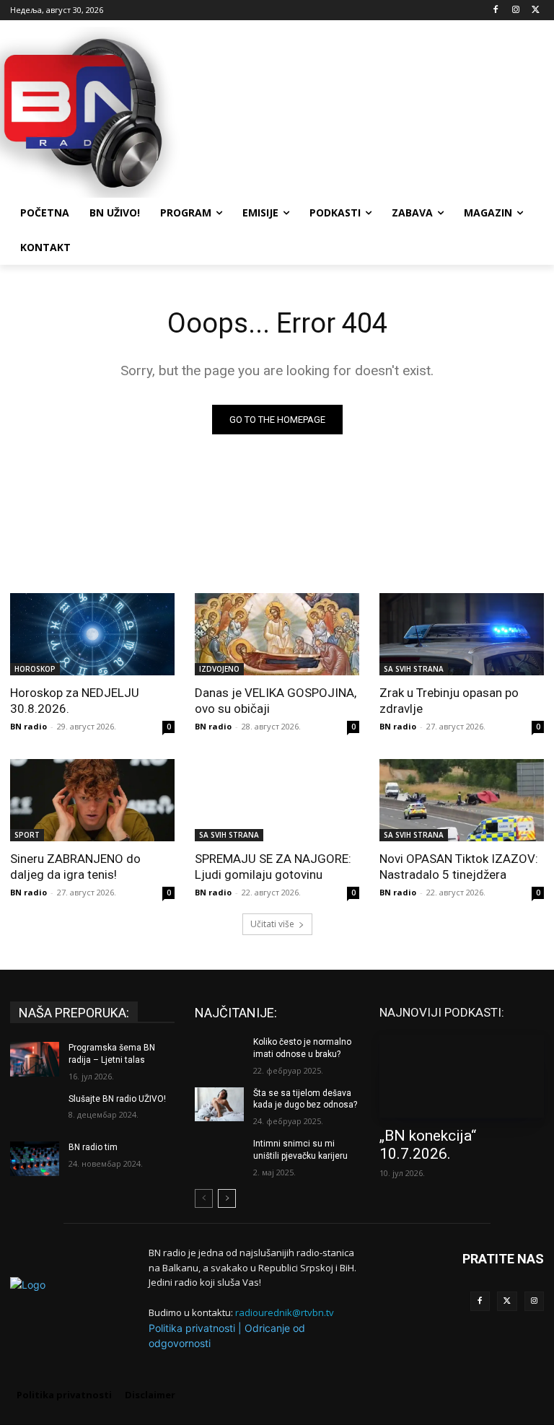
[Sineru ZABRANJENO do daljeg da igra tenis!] (92, 800)
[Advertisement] (375, 110)
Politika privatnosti (192, 1328)
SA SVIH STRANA (414, 669)
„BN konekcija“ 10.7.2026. (427, 1144)
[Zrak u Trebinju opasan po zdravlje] (461, 634)
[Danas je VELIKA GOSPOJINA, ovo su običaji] (277, 634)
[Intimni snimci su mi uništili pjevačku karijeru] (219, 1155)
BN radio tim (93, 1147)
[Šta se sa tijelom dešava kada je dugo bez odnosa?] (219, 1104)
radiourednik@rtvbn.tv (284, 1312)
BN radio (28, 726)
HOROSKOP (35, 669)
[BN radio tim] (34, 1158)
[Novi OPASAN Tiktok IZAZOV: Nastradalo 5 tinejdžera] (461, 800)
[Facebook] (496, 10)
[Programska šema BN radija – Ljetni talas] (34, 1059)
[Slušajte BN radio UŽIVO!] (34, 1110)
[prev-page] (204, 1198)
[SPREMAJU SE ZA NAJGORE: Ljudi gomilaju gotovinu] (277, 800)
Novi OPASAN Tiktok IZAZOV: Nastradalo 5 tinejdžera (458, 866)
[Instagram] (515, 10)
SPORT (27, 835)
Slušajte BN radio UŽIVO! (117, 1099)
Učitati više (272, 924)
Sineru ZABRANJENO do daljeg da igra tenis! (75, 866)
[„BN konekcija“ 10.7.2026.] (461, 1076)
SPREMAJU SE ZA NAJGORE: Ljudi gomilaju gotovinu (273, 866)
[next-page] (227, 1198)
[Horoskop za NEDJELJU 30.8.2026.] (92, 634)
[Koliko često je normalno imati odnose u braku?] (219, 1053)
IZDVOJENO (219, 669)
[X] (535, 10)
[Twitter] (507, 1302)
